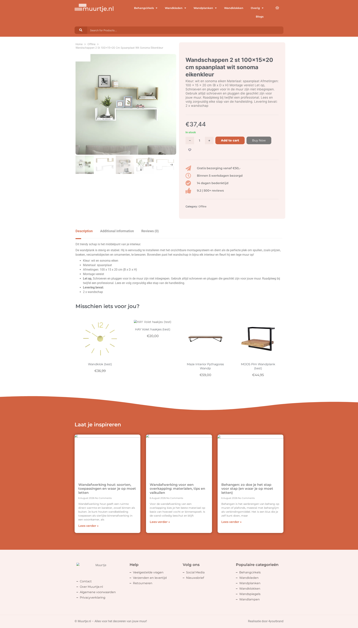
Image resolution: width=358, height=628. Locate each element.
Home (79, 44)
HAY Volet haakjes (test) (152, 329)
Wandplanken (203, 8)
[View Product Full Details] (100, 357)
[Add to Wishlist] (190, 150)
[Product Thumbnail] (83, 57)
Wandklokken (233, 8)
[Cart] (277, 8)
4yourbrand (275, 621)
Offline (91, 44)
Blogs (259, 16)
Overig (255, 8)
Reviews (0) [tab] (150, 231)
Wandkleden (174, 8)
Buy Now (259, 140)
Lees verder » (88, 526)
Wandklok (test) (100, 364)
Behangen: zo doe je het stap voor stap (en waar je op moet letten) (247, 489)
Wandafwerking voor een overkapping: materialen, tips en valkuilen (177, 489)
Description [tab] (84, 231)
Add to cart (230, 140)
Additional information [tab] (117, 231)
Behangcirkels (144, 8)
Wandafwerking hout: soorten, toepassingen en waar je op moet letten (107, 489)
